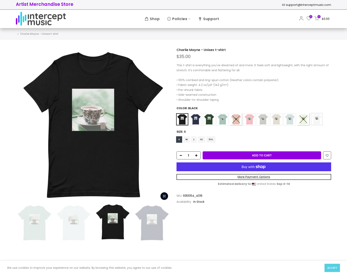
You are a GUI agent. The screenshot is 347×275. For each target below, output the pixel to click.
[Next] (163, 125)
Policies (179, 18)
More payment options (254, 177)
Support (211, 18)
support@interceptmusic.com (308, 5)
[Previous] (23, 125)
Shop (155, 18)
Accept (332, 268)
